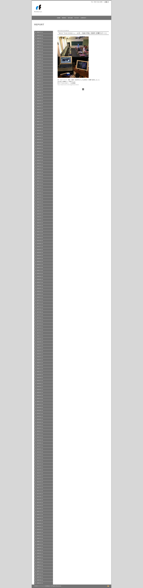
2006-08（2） (40, 580)
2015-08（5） (40, 377)
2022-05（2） (40, 166)
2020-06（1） (40, 219)
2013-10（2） (40, 437)
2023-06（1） (40, 136)
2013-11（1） (40, 434)
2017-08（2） (40, 312)
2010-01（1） (40, 535)
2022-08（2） (40, 157)
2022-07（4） (40, 160)
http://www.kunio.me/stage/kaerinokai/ (68, 84)
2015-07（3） (40, 380)
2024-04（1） (40, 106)
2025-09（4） (40, 56)
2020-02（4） (40, 225)
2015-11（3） (40, 368)
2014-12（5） (40, 398)
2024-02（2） (40, 112)
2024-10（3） (40, 88)
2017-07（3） (40, 315)
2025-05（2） (40, 67)
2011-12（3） (40, 487)
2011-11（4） (40, 490)
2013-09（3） (40, 440)
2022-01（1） (40, 178)
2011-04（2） (40, 502)
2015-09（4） (40, 374)
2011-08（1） (40, 496)
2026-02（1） (40, 44)
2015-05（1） (40, 386)
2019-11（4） (40, 234)
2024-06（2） (40, 100)
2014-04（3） (40, 422)
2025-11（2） (40, 50)
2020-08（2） (40, 216)
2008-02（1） (40, 568)
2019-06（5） (40, 249)
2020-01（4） (40, 228)
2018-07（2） (40, 282)
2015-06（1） (40, 383)
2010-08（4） (40, 520)
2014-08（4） (40, 410)
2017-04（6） (40, 324)
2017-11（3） (40, 303)
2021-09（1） (40, 187)
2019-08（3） (40, 243)
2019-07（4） (40, 246)
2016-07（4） (40, 344)
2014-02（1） (40, 428)
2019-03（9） (40, 258)
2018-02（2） (40, 294)
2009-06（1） (40, 553)
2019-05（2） (40, 252)
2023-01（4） (40, 151)
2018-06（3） (40, 285)
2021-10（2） (40, 184)
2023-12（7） (40, 118)
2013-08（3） (40, 443)
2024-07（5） (40, 97)
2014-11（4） (40, 401)
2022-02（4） (40, 175)
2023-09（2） (40, 127)
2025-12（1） (40, 47)
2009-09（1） (40, 547)
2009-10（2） (40, 544)
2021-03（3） (40, 198)
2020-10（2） (40, 210)
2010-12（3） (40, 511)
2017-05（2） (40, 321)
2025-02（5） (40, 76)
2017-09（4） (40, 309)
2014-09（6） (40, 407)
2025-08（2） (40, 59)
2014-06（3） (40, 416)
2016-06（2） (40, 347)
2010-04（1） (40, 526)
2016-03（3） (40, 356)
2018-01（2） (40, 297)
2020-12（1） (40, 204)
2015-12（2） (40, 365)
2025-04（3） (40, 70)
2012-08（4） (40, 469)
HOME (58, 17)
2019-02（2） (40, 261)
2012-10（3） (40, 463)
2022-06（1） (40, 163)
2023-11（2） (40, 121)
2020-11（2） (40, 207)
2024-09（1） (40, 91)
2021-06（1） (40, 193)
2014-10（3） (40, 404)
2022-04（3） (40, 169)
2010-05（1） (40, 523)
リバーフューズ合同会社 (44, 586)
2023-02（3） (40, 148)
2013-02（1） (40, 455)
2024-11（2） (40, 85)
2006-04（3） (40, 583)
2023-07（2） (40, 133)
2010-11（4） (40, 514)
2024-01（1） (40, 115)
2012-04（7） (40, 475)
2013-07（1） (40, 446)
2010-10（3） (40, 517)
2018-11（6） (40, 270)
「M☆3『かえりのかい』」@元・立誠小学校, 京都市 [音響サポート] (82, 33)
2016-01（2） (40, 362)
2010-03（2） (40, 529)
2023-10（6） (40, 124)
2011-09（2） (40, 493)
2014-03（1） (40, 425)
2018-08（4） (40, 279)
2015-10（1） (40, 371)
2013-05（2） (40, 449)
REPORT (76, 17)
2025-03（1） (40, 73)
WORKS (64, 17)
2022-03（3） (40, 172)
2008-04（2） (40, 565)
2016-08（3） (40, 341)
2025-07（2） (40, 62)
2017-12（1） (40, 300)
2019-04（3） (40, 255)
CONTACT (83, 17)
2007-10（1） (40, 574)
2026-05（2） (40, 35)
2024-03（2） (40, 109)
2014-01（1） (40, 431)
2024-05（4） (40, 103)
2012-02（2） (40, 481)
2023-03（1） (40, 145)
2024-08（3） (40, 94)
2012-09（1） (40, 466)
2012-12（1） (40, 460)
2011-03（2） (40, 505)
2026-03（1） (40, 41)
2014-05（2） (40, 419)
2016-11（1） (40, 335)
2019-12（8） (40, 231)
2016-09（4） (40, 338)
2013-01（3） (40, 457)
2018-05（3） (40, 288)
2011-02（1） (40, 508)
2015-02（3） (40, 395)
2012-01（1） (40, 484)
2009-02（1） (40, 559)
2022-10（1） (40, 154)
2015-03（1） (40, 392)
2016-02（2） (40, 359)
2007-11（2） (40, 571)
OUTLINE (70, 17)
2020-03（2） (40, 222)
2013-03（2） (40, 452)
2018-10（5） (40, 273)
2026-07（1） (40, 32)
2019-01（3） (40, 264)
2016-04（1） (40, 353)
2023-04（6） (40, 142)
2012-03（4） (40, 478)
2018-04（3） (40, 291)
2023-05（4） (40, 139)
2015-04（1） (40, 389)
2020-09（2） (40, 213)
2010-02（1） (40, 532)
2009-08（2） (40, 550)
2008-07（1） (40, 562)
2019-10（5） (40, 237)
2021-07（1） (40, 190)
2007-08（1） (40, 577)
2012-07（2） (40, 472)
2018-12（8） (40, 267)
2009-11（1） (40, 541)
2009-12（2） (40, 538)
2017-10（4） (40, 306)
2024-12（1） (40, 82)
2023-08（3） (40, 130)
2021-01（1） (40, 201)
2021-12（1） (40, 181)
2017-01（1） (40, 332)
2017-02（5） (40, 329)
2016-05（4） (40, 350)
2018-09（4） (40, 276)
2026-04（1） (40, 38)
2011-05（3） (40, 499)
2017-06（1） (40, 318)
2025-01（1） (40, 79)
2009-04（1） (40, 556)
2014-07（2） (40, 413)
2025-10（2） (40, 53)
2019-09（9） (40, 240)
